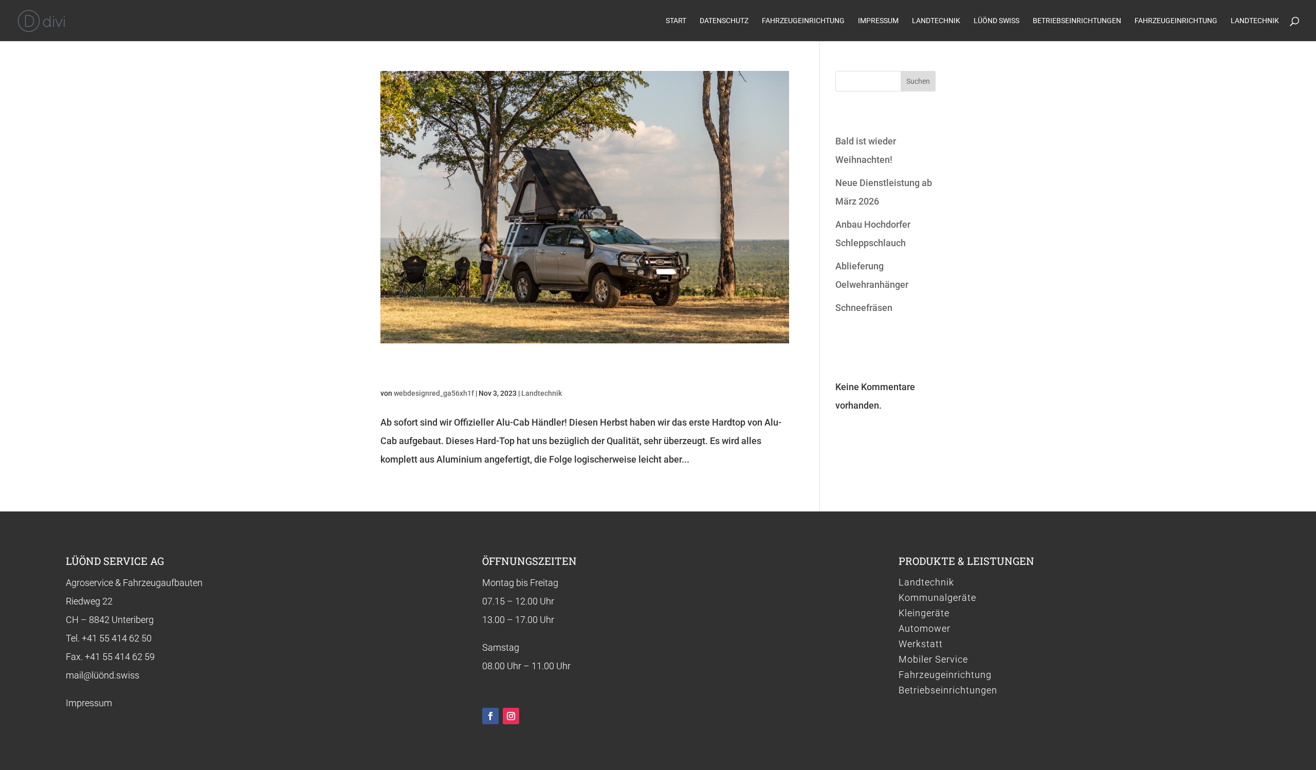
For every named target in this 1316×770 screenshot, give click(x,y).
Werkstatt (921, 644)
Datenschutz (724, 21)
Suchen (918, 81)
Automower (925, 629)
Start (676, 21)
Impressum (878, 21)
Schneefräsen (863, 307)
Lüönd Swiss (996, 21)
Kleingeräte (924, 614)
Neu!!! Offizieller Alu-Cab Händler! (509, 368)
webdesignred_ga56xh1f (434, 393)
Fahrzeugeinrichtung (803, 21)
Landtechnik (936, 21)
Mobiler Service (933, 660)
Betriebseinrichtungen (1077, 21)
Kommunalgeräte (937, 598)
